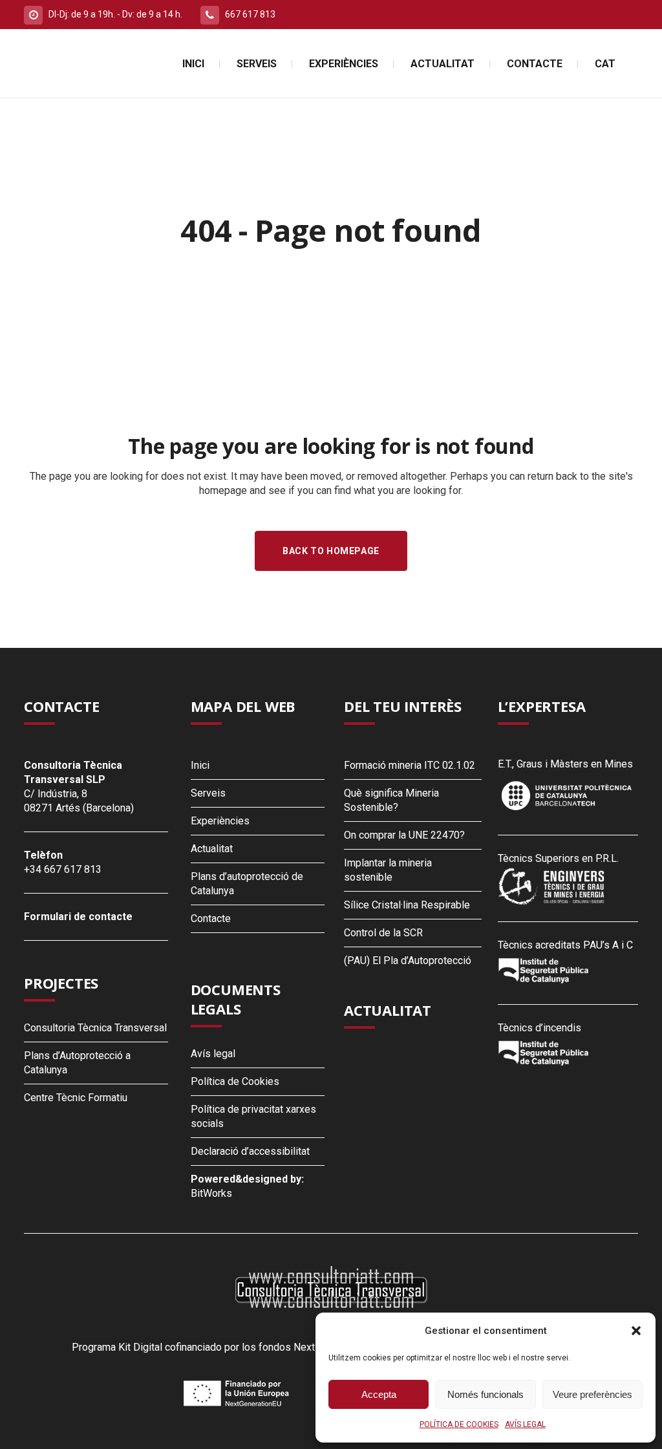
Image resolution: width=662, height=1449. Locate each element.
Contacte (211, 918)
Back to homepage (331, 551)
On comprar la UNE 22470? (404, 835)
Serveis (208, 793)
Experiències (220, 821)
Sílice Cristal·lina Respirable (407, 905)
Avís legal (213, 1053)
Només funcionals (485, 1394)
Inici (200, 765)
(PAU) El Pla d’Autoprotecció (407, 960)
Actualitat (212, 849)
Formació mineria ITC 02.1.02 (409, 765)
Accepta (378, 1394)
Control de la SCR (383, 933)
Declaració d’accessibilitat (250, 1151)
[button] (636, 1330)
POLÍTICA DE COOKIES (459, 1424)
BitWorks (211, 1193)
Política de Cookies (235, 1081)
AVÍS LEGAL (525, 1424)
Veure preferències (592, 1394)
